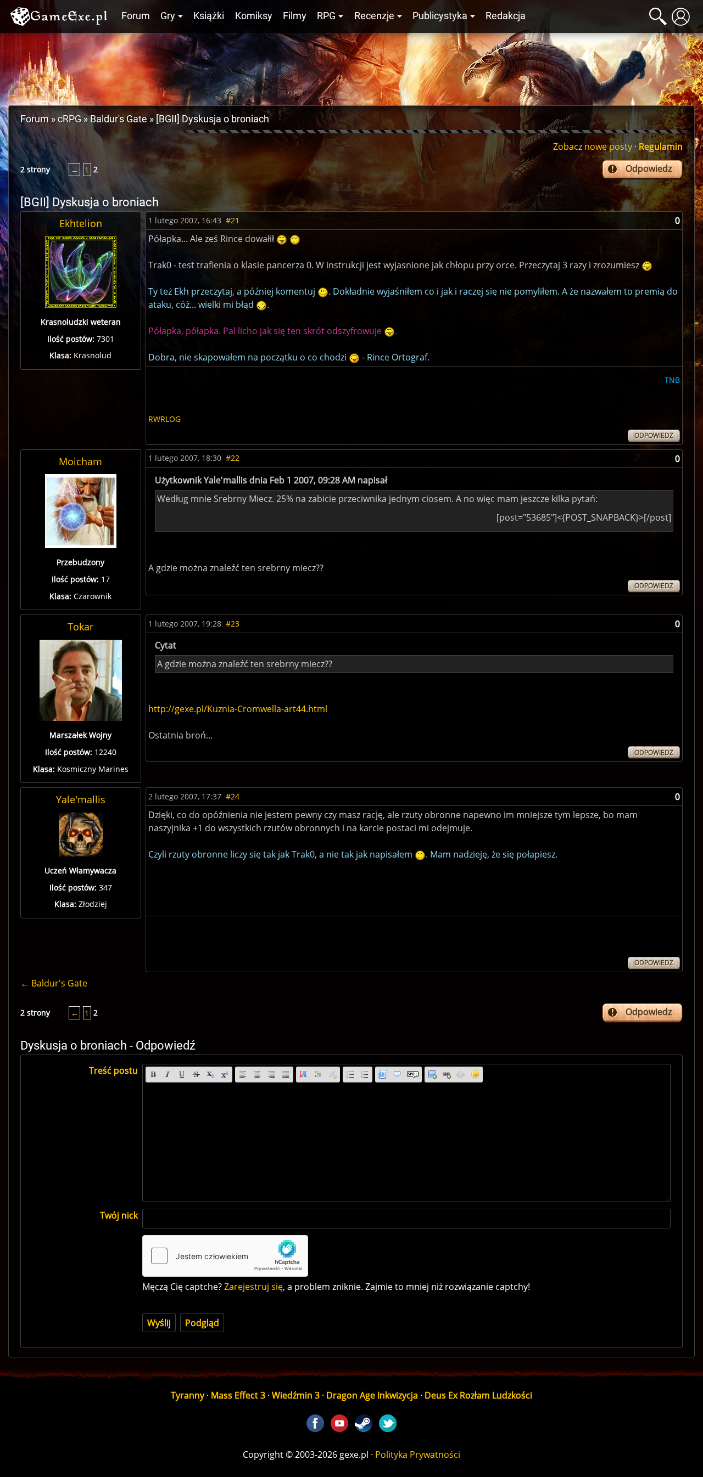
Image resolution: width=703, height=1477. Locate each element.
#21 (232, 220)
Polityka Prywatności (417, 1454)
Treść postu (113, 1070)
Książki (208, 15)
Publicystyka (439, 15)
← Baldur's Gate (53, 983)
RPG (326, 15)
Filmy (294, 15)
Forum (135, 15)
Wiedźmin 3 (296, 1395)
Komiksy (253, 15)
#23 (232, 623)
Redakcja (506, 15)
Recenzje (374, 15)
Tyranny (187, 1395)
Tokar (80, 626)
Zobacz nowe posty (592, 146)
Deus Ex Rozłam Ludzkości (478, 1395)
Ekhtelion (80, 223)
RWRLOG (164, 419)
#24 (232, 796)
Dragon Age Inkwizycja (372, 1395)
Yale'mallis (80, 799)
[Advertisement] (351, 66)
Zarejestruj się (253, 1287)
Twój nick (119, 1215)
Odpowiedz (649, 168)
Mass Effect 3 (238, 1395)
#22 (232, 458)
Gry (167, 15)
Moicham (80, 461)
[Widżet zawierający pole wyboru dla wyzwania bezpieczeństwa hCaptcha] (225, 1256)
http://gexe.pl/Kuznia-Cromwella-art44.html (237, 709)
